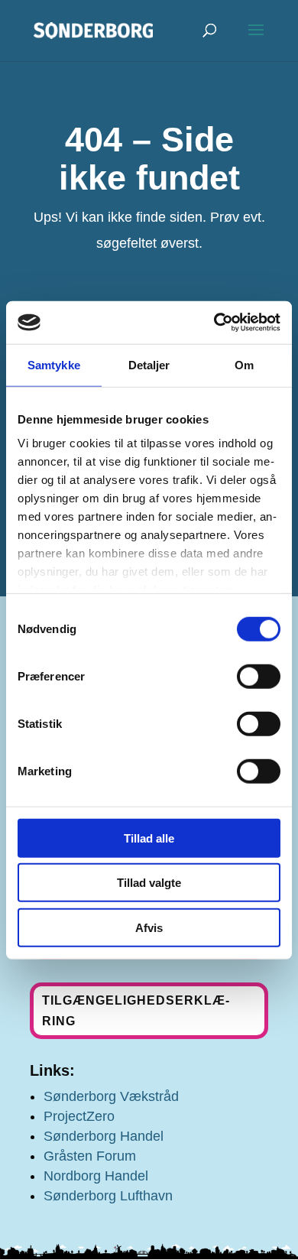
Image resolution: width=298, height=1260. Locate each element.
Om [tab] (244, 364)
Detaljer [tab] (149, 364)
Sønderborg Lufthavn (108, 1195)
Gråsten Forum (90, 1156)
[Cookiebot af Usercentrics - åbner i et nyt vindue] (214, 323)
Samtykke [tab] (54, 364)
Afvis (149, 927)
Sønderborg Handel (104, 1136)
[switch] (258, 676)
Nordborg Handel (96, 1176)
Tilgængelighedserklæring (135, 1011)
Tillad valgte (149, 882)
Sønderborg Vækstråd (111, 1096)
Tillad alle (149, 837)
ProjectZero (79, 1116)
